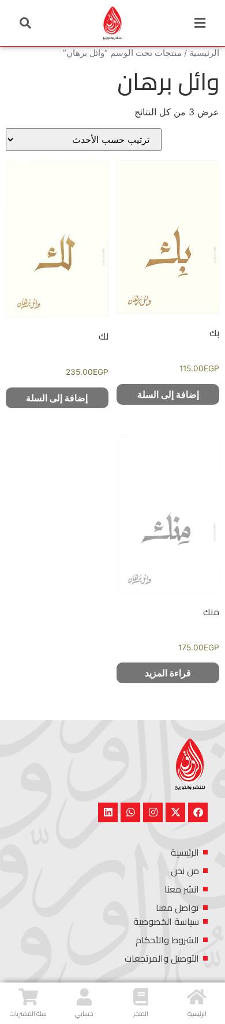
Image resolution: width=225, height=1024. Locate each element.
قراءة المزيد (168, 673)
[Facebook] (198, 812)
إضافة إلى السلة (168, 394)
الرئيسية (204, 53)
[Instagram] (153, 812)
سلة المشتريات (28, 1013)
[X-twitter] (175, 812)
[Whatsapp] (130, 812)
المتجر (140, 1013)
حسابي (84, 1013)
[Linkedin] (108, 812)
